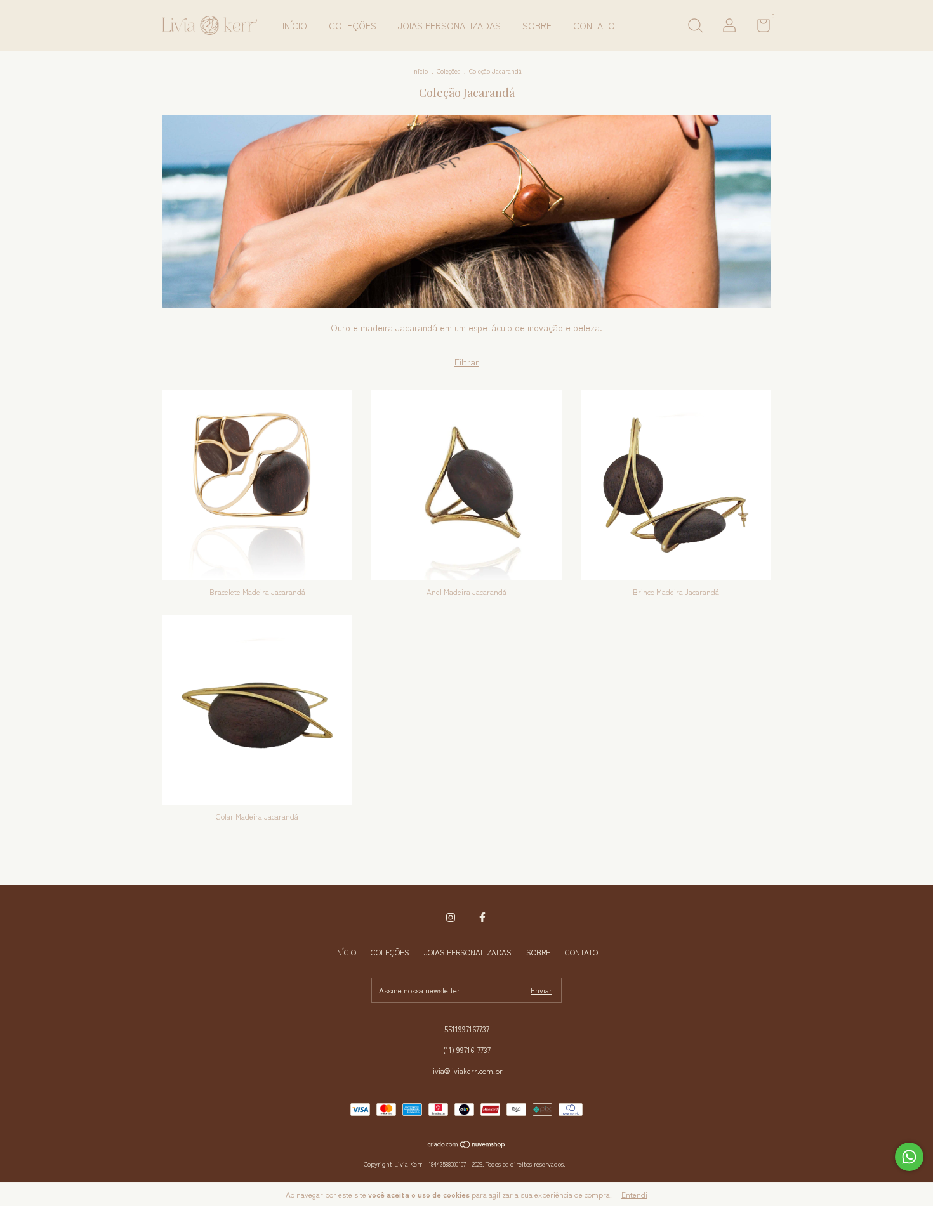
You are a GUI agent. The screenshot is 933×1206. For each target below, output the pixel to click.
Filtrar (466, 361)
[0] (758, 27)
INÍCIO (294, 25)
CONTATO (594, 25)
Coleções (448, 70)
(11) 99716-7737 (467, 1049)
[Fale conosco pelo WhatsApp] (909, 1157)
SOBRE (537, 25)
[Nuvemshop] (466, 1145)
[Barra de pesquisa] (695, 27)
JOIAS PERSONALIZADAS (449, 25)
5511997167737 (466, 1028)
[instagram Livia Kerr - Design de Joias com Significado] (451, 917)
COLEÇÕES (352, 25)
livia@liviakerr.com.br (467, 1070)
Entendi (634, 1194)
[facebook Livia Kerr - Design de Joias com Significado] (482, 917)
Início (420, 70)
